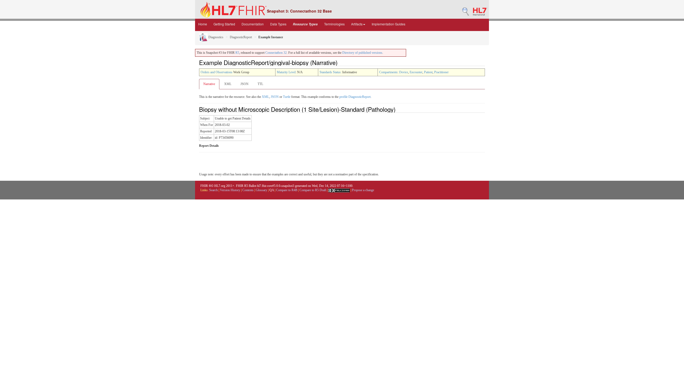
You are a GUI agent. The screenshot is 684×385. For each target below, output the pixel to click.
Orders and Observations (216, 72)
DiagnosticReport (241, 37)
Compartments (388, 72)
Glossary (261, 190)
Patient (428, 72)
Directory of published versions (362, 53)
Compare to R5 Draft (313, 190)
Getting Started (224, 24)
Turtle (286, 97)
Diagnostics (215, 37)
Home (202, 24)
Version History (230, 190)
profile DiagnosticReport (355, 97)
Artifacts (357, 24)
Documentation (253, 24)
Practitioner (441, 72)
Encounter (416, 72)
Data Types (278, 24)
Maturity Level (286, 72)
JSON (244, 84)
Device (403, 72)
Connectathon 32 (276, 53)
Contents (248, 190)
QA (271, 190)
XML (227, 84)
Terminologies (334, 24)
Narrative (209, 84)
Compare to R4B (286, 190)
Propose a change (363, 190)
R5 (237, 53)
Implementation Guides (388, 24)
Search (213, 190)
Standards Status (330, 72)
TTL (260, 84)
